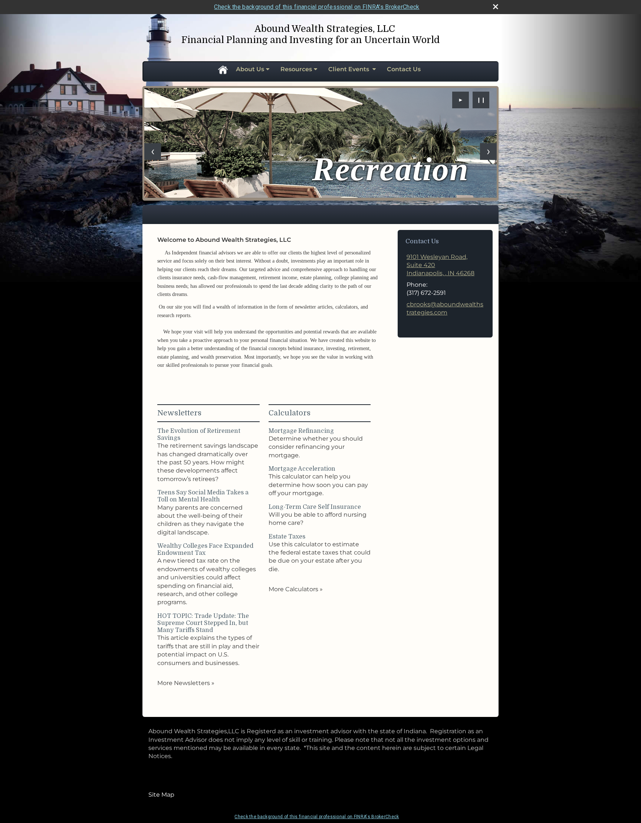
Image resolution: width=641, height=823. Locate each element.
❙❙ (481, 99)
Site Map (161, 794)
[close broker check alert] (496, 7)
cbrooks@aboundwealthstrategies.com (445, 308)
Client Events (349, 69)
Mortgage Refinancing (301, 431)
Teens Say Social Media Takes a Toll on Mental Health (203, 496)
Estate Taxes (287, 536)
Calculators (289, 413)
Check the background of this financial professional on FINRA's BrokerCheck (316, 6)
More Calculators (296, 589)
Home (222, 69)
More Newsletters (185, 683)
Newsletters (179, 413)
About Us (250, 69)
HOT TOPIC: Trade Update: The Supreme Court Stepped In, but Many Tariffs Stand (203, 623)
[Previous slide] (152, 151)
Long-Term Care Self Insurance (315, 507)
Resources (296, 69)
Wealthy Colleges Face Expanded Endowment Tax (205, 549)
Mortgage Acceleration (302, 468)
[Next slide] (488, 151)
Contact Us (404, 69)
